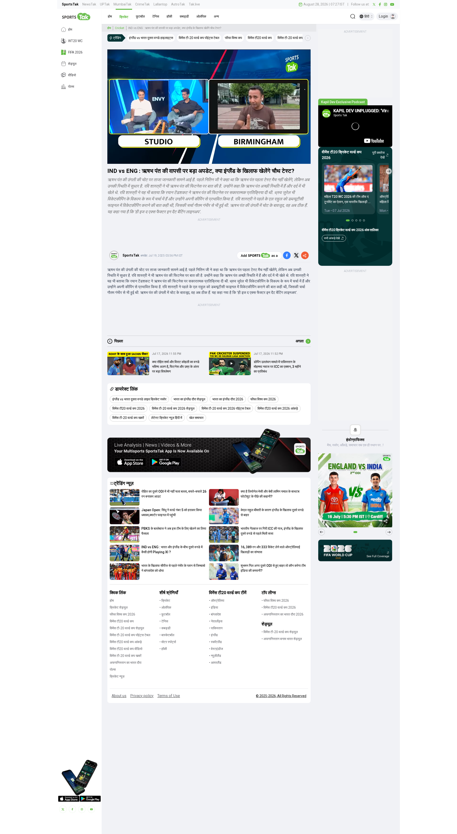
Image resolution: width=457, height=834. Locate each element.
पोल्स (71, 86)
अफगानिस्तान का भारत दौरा (125, 662)
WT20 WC (75, 41)
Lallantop (160, 4)
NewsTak (89, 4)
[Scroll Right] (308, 38)
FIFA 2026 (75, 52)
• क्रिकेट (164, 600)
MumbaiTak (122, 4)
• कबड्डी (164, 628)
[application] (209, 106)
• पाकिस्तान (216, 628)
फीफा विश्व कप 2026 (122, 614)
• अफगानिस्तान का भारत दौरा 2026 (282, 614)
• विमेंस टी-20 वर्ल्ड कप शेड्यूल (280, 632)
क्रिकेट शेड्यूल (119, 607)
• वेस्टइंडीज (216, 649)
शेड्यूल (72, 64)
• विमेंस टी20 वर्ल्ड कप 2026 (279, 607)
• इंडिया (213, 607)
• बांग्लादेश (215, 614)
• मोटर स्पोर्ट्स (167, 642)
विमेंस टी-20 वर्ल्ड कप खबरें (125, 656)
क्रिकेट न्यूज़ (117, 676)
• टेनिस (163, 621)
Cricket (119, 28)
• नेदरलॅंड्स (215, 621)
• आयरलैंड (215, 662)
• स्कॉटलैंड (215, 642)
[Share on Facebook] (287, 255)
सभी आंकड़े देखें (332, 238)
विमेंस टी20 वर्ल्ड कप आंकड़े (126, 642)
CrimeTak (142, 4)
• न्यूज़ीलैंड (215, 656)
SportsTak (70, 4)
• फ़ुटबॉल (164, 614)
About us (119, 695)
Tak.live (194, 4)
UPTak (105, 4)
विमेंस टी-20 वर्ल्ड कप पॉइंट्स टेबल (130, 635)
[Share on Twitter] (296, 255)
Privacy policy (142, 695)
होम (70, 29)
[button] (110, 16)
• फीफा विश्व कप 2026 (275, 600)
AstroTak (178, 4)
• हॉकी (163, 649)
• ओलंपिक (165, 607)
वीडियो (72, 75)
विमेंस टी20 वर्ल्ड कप (122, 621)
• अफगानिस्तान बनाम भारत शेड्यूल (282, 639)
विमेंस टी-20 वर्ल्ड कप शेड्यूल (127, 628)
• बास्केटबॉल (166, 635)
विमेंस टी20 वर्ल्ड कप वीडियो (126, 649)
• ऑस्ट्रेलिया (216, 600)
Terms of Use (168, 695)
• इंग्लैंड (213, 635)
